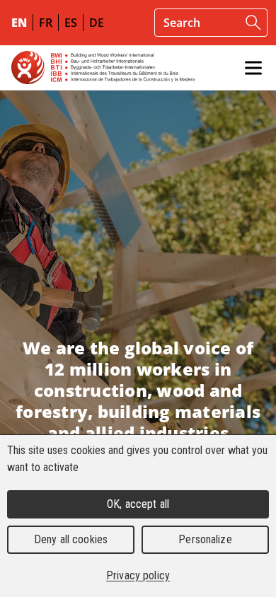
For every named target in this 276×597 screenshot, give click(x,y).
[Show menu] (253, 68)
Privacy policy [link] (138, 575)
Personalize (204, 539)
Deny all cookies (71, 539)
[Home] (103, 67)
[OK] (253, 22)
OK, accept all (138, 504)
